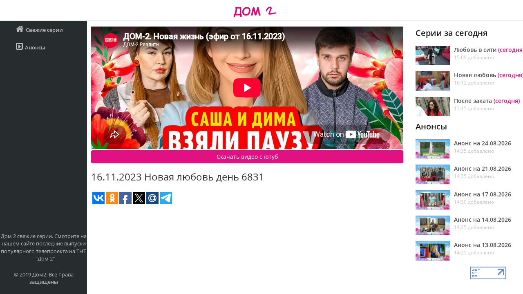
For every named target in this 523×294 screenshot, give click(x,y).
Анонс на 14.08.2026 (482, 219)
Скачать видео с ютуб (247, 156)
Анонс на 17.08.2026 (482, 194)
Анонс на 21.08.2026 (482, 168)
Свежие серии (44, 29)
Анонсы (35, 47)
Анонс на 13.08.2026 (482, 245)
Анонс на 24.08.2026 (482, 143)
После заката (487, 101)
